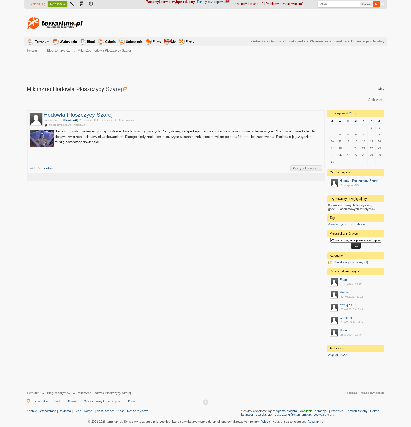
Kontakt (72, 401)
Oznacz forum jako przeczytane (102, 401)
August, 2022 (337, 355)
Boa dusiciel (263, 414)
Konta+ (89, 411)
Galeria (110, 41)
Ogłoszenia (134, 41)
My (170, 41)
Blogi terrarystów (58, 393)
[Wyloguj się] (91, 4)
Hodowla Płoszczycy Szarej (78, 114)
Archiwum (375, 99)
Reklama (65, 411)
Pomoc (132, 401)
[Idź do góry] (205, 402)
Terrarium (42, 41)
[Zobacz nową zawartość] (81, 4)
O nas (120, 411)
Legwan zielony (356, 411)
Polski (57, 401)
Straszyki (321, 411)
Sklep (77, 411)
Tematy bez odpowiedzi (213, 2)
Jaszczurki (282, 414)
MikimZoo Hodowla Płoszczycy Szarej (104, 393)
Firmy (190, 41)
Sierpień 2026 (343, 113)
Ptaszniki (337, 411)
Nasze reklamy (137, 411)
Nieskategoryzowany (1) (351, 262)
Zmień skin (41, 401)
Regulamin (351, 392)
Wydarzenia (68, 41)
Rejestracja (57, 4)
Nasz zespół (105, 411)
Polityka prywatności (372, 392)
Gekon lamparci (302, 414)
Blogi (91, 41)
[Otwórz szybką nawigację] (72, 4)
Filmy (157, 41)
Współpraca (48, 411)
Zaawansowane (382, 4)
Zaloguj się (38, 4)
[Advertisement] (297, 23)
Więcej (266, 421)
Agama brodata (286, 411)
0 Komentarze (45, 168)
